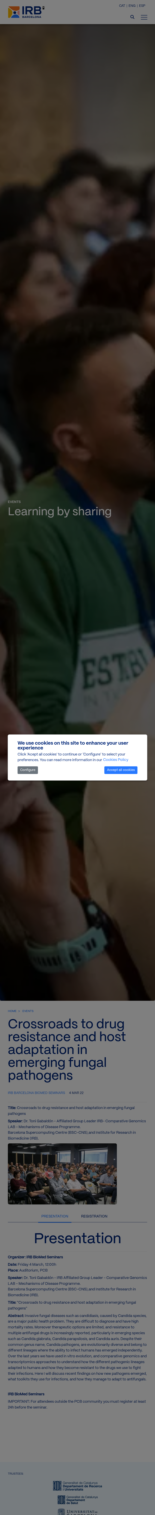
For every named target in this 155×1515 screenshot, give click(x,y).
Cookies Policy (115, 760)
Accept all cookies (121, 770)
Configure (27, 770)
